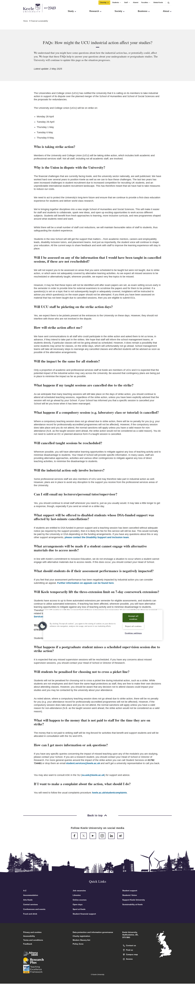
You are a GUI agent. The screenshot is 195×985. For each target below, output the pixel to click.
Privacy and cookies (32, 932)
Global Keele (158, 2)
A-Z (24, 890)
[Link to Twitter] (83, 836)
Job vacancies (79, 890)
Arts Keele (27, 900)
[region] (102, 625)
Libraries (77, 895)
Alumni (135, 2)
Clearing (103, 2)
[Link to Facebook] (74, 836)
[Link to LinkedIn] (111, 836)
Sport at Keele (79, 909)
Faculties (144, 2)
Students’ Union (129, 895)
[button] (168, 2)
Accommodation (30, 895)
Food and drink (30, 914)
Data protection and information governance (93, 932)
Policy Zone (78, 944)
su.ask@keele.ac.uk (93, 775)
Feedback (27, 944)
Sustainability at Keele (132, 904)
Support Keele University (133, 900)
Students (115, 2)
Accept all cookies (133, 617)
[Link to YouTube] (93, 836)
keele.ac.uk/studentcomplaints (109, 792)
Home (25, 21)
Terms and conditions (33, 940)
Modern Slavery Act (81, 940)
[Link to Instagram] (102, 836)
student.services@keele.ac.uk (83, 763)
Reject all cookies (133, 626)
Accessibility (29, 936)
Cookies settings (133, 633)
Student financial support (84, 914)
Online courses (79, 900)
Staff (126, 2)
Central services (30, 904)
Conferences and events (34, 909)
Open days (78, 904)
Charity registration (81, 936)
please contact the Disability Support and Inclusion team (97, 537)
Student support (129, 890)
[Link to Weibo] (120, 836)
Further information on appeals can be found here (85, 583)
